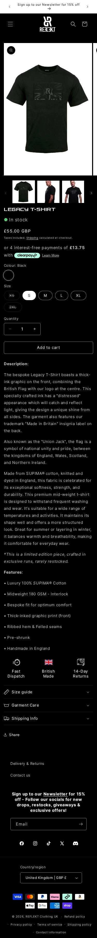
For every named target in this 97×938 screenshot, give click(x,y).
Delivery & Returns (27, 763)
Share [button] (14, 734)
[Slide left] (5, 193)
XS (14, 296)
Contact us (20, 775)
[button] (10, 24)
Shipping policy (80, 924)
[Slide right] (91, 193)
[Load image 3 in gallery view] (73, 192)
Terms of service (49, 924)
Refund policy (74, 916)
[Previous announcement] (9, 6)
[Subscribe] (80, 824)
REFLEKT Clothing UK (42, 916)
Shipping (32, 237)
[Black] (8, 275)
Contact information (51, 932)
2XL (15, 308)
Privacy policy (21, 924)
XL (78, 295)
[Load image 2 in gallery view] (48, 192)
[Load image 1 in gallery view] (24, 192)
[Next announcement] (87, 6)
